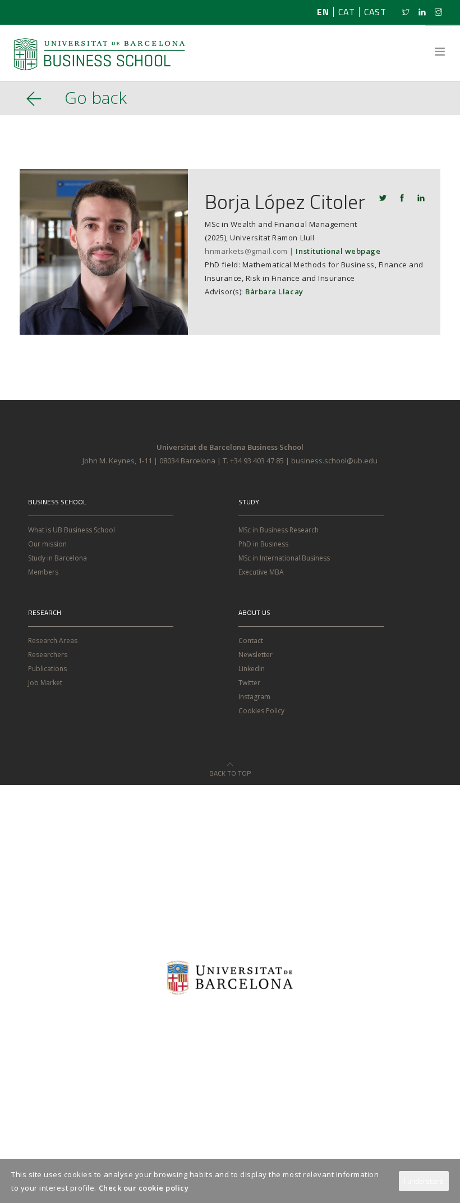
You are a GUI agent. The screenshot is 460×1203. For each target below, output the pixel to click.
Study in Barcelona (57, 558)
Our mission (47, 544)
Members (43, 572)
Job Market (45, 682)
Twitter (249, 682)
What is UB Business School (71, 530)
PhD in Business (263, 544)
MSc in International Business (284, 558)
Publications (47, 668)
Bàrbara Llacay (274, 291)
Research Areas (52, 640)
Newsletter (255, 654)
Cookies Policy (261, 711)
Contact (250, 640)
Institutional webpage (338, 251)
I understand (424, 1181)
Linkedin (251, 668)
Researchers (47, 654)
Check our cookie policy (144, 1188)
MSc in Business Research (278, 530)
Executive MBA (261, 572)
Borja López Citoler (285, 201)
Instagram (254, 696)
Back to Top (230, 770)
